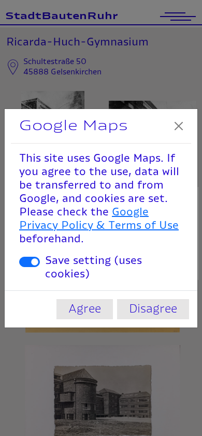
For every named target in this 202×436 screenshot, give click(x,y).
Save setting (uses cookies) (93, 267)
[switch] (29, 262)
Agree (84, 309)
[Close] (178, 126)
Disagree (153, 309)
